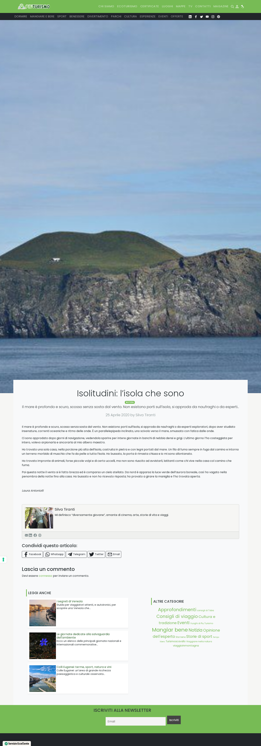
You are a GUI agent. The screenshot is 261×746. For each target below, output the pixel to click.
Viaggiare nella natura (199, 641)
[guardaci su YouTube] (207, 16)
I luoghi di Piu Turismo (201, 623)
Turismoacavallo (176, 641)
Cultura (130, 16)
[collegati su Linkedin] (190, 16)
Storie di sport (199, 636)
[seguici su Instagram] (213, 16)
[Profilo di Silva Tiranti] (39, 518)
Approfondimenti (177, 609)
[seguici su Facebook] (196, 16)
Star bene (181, 637)
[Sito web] (39, 535)
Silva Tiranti (65, 509)
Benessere (77, 16)
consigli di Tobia (205, 610)
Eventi (163, 16)
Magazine (221, 6)
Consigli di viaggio (177, 616)
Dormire (20, 16)
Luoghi (167, 6)
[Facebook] (35, 535)
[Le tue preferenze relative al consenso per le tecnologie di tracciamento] (3, 559)
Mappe (181, 6)
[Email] (26, 535)
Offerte (177, 16)
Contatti (203, 6)
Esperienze (148, 16)
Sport (62, 16)
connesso (45, 576)
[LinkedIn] (30, 535)
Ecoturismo (127, 6)
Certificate (149, 6)
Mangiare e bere (42, 16)
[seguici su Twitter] (201, 16)
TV (190, 6)
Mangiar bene (170, 629)
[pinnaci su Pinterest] (218, 16)
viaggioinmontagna (186, 645)
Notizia (130, 402)
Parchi (116, 16)
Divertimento (97, 16)
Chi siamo (106, 6)
